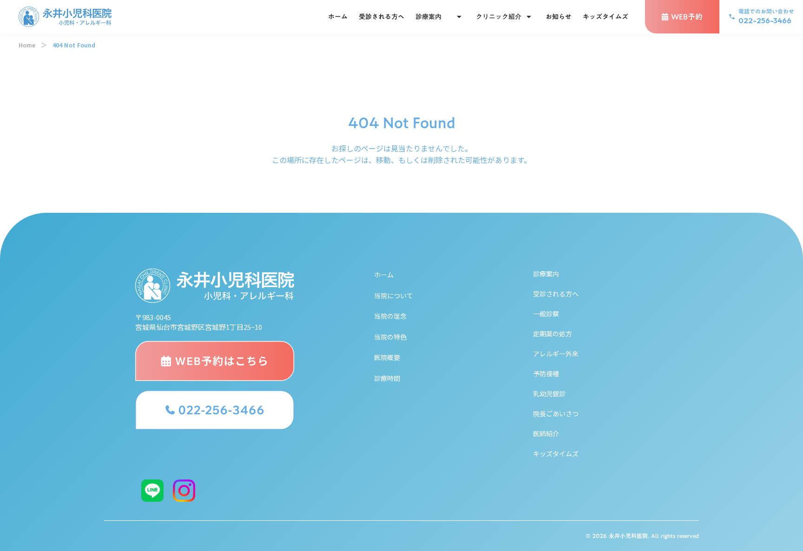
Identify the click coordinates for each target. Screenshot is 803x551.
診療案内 (428, 16)
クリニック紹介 (498, 16)
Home (27, 45)
